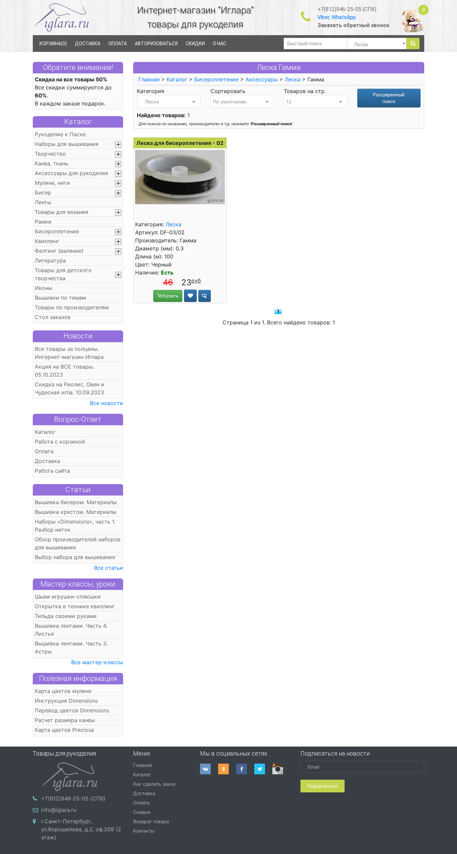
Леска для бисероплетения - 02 (179, 143)
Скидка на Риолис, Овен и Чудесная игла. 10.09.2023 (69, 388)
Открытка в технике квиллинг (75, 606)
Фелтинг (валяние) (59, 250)
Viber (323, 17)
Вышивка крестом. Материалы (75, 512)
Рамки (43, 221)
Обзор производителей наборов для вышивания (77, 543)
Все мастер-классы (97, 662)
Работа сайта (52, 470)
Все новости (106, 403)
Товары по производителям (72, 307)
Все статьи (108, 567)
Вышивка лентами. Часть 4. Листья (71, 629)
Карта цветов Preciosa (64, 729)
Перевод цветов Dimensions (72, 710)
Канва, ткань (51, 163)
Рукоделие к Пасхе (60, 134)
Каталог (78, 122)
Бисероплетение (57, 231)
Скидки (141, 812)
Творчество (50, 153)
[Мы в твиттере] (263, 769)
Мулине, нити (52, 182)
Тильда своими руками (66, 616)
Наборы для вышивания (66, 144)
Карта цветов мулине (63, 691)
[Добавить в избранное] (190, 296)
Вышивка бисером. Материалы (76, 502)
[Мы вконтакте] (209, 769)
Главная (149, 79)
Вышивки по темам (60, 297)
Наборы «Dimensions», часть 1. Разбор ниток (75, 525)
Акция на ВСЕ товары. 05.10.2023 (64, 370)
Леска (292, 79)
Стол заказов (53, 317)
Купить (170, 296)
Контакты (144, 831)
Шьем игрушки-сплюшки (68, 596)
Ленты (43, 202)
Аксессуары (262, 79)
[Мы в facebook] (245, 769)
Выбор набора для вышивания (75, 557)
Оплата (44, 451)
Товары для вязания (61, 212)
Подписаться (322, 786)
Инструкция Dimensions (66, 700)
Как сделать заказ (154, 784)
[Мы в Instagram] (281, 769)
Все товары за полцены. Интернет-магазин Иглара (69, 352)
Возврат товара (151, 821)
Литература (50, 260)
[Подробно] (204, 296)
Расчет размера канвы (65, 720)
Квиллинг (47, 241)
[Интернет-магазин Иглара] (61, 17)
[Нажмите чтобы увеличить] (180, 177)
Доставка (47, 461)
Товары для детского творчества (63, 274)
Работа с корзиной (60, 441)
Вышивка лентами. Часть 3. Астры (71, 647)
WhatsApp (344, 17)
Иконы (43, 288)
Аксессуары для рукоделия (71, 173)
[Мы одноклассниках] (227, 769)
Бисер (43, 192)
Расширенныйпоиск (388, 98)
